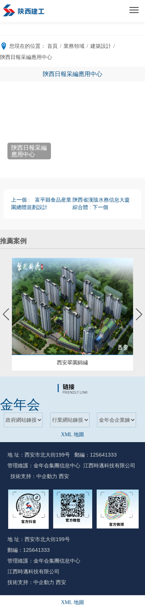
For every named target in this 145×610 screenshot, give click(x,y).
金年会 (20, 404)
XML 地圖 (72, 434)
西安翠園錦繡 (72, 362)
